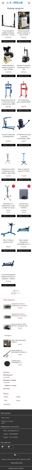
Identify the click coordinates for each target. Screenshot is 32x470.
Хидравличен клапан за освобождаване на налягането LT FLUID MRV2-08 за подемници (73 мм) (20, 315)
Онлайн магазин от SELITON (16, 468)
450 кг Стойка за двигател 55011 (8, 241)
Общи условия (5, 417)
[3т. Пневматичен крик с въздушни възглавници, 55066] (24, 124)
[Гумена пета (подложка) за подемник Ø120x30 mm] (7, 364)
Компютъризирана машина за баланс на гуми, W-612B (23, 33)
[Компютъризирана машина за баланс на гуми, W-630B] (8, 55)
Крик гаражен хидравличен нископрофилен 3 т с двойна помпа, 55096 (23, 242)
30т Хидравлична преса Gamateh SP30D (24, 101)
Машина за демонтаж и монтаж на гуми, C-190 (23, 67)
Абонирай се (8, 335)
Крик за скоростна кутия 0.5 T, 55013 (24, 170)
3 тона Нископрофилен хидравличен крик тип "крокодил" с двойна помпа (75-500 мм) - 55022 (8, 277)
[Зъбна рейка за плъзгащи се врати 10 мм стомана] (7, 354)
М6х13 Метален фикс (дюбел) (19, 341)
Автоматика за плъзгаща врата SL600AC (24, 205)
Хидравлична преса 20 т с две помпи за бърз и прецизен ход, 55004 (8, 102)
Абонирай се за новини (10, 385)
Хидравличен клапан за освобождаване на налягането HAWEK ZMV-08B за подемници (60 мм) (20, 304)
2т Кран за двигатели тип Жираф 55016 (8, 135)
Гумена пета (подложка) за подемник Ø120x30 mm (19, 361)
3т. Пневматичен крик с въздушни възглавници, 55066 (24, 136)
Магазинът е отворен (9, 380)
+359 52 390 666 (13, 437)
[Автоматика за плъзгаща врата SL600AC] (24, 193)
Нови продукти (7, 375)
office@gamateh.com (13, 430)
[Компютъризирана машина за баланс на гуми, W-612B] (24, 20)
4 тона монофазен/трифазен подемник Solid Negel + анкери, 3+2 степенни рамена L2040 (8, 33)
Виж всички (6, 388)
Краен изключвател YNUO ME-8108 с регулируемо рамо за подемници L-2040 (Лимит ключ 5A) (20, 325)
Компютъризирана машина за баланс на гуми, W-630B (8, 67)
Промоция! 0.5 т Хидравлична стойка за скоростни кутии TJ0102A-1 (8, 206)
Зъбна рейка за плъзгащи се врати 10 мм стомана (19, 351)
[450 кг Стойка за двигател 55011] (8, 229)
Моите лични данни (16, 462)
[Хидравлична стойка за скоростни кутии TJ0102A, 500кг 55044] (8, 159)
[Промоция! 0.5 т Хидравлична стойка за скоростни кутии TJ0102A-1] (8, 193)
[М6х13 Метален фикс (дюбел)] (7, 343)
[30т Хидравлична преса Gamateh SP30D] (24, 89)
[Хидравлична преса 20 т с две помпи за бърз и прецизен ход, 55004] (8, 89)
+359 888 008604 (13, 434)
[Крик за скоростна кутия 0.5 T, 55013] (24, 159)
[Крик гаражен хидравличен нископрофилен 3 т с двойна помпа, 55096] (24, 229)
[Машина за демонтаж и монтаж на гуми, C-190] (24, 55)
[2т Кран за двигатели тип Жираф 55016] (8, 124)
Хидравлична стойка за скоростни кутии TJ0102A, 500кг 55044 (8, 171)
